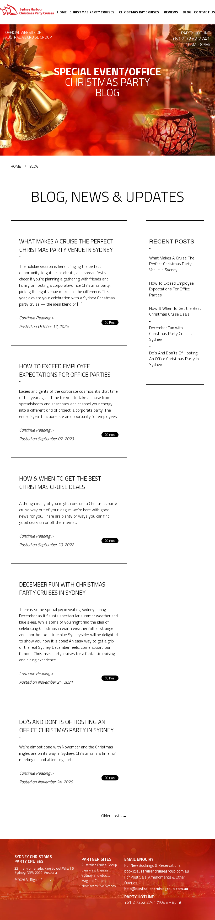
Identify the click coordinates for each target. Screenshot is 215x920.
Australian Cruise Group (99, 865)
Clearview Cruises (95, 870)
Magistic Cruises (94, 880)
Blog (187, 12)
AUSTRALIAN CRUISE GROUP (28, 37)
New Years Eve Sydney (99, 886)
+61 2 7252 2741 (191, 38)
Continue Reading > (36, 318)
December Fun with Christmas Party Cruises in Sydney (62, 588)
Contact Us (204, 12)
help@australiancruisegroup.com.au (156, 889)
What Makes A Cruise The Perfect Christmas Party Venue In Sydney (66, 245)
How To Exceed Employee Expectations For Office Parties (64, 370)
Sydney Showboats (96, 875)
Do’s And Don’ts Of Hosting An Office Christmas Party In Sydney (66, 726)
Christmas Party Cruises (91, 12)
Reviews (171, 12)
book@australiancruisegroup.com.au (156, 871)
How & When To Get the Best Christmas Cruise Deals (60, 482)
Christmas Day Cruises (139, 12)
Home (62, 12)
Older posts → (114, 815)
